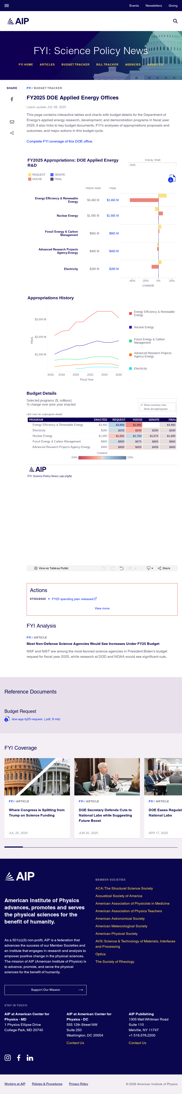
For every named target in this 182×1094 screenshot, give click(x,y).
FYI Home (26, 64)
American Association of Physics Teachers (128, 911)
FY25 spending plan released (72, 599)
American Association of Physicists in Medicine (132, 903)
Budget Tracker (75, 64)
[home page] (18, 21)
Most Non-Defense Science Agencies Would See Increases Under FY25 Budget (93, 644)
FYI (29, 88)
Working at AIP (14, 1084)
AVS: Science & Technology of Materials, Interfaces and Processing (135, 944)
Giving (173, 5)
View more (102, 608)
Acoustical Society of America (118, 896)
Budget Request (20, 711)
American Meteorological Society (121, 926)
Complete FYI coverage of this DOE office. (60, 141)
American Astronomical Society (120, 918)
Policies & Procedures (47, 1084)
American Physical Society (116, 933)
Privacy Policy (78, 1084)
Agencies (133, 64)
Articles (47, 64)
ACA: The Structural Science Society (124, 888)
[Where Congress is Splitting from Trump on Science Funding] (37, 776)
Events (134, 5)
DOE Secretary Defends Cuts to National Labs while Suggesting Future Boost (105, 815)
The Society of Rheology (114, 961)
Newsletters (154, 5)
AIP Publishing (141, 1014)
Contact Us (75, 1043)
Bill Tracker (107, 64)
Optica (100, 954)
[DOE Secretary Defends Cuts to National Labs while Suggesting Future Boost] (107, 776)
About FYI (155, 64)
